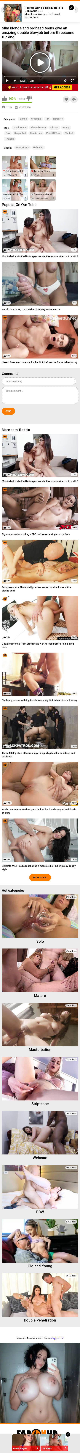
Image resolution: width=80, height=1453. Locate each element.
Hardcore (58, 119)
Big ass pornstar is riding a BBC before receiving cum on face (36, 534)
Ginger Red (20, 133)
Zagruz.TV (57, 1338)
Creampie (36, 119)
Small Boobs (19, 127)
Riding (66, 127)
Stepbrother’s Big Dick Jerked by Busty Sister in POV (31, 309)
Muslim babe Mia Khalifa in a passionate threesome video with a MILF (40, 256)
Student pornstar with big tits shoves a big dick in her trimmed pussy (39, 700)
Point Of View (53, 133)
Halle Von (38, 147)
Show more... (40, 877)
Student (69, 133)
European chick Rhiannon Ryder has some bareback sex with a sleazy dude (36, 589)
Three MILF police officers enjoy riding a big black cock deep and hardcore (38, 755)
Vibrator (54, 127)
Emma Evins (22, 147)
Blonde (23, 119)
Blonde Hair (36, 133)
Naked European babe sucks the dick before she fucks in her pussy (39, 362)
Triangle (10, 139)
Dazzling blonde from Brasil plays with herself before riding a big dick (38, 645)
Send (8, 411)
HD (47, 119)
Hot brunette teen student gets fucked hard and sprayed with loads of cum (39, 811)
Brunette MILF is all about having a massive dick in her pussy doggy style (39, 867)
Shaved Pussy (38, 127)
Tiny (8, 133)
